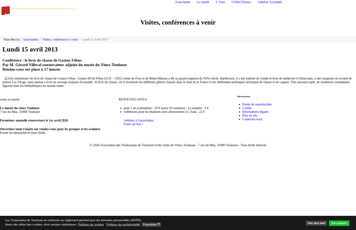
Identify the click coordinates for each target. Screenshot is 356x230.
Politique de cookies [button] (91, 224)
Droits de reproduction (257, 104)
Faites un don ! (133, 124)
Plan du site (249, 115)
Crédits (247, 108)
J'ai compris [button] (339, 223)
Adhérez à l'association (138, 120)
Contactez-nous (252, 119)
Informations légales (255, 111)
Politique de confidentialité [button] (123, 224)
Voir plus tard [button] (316, 223)
